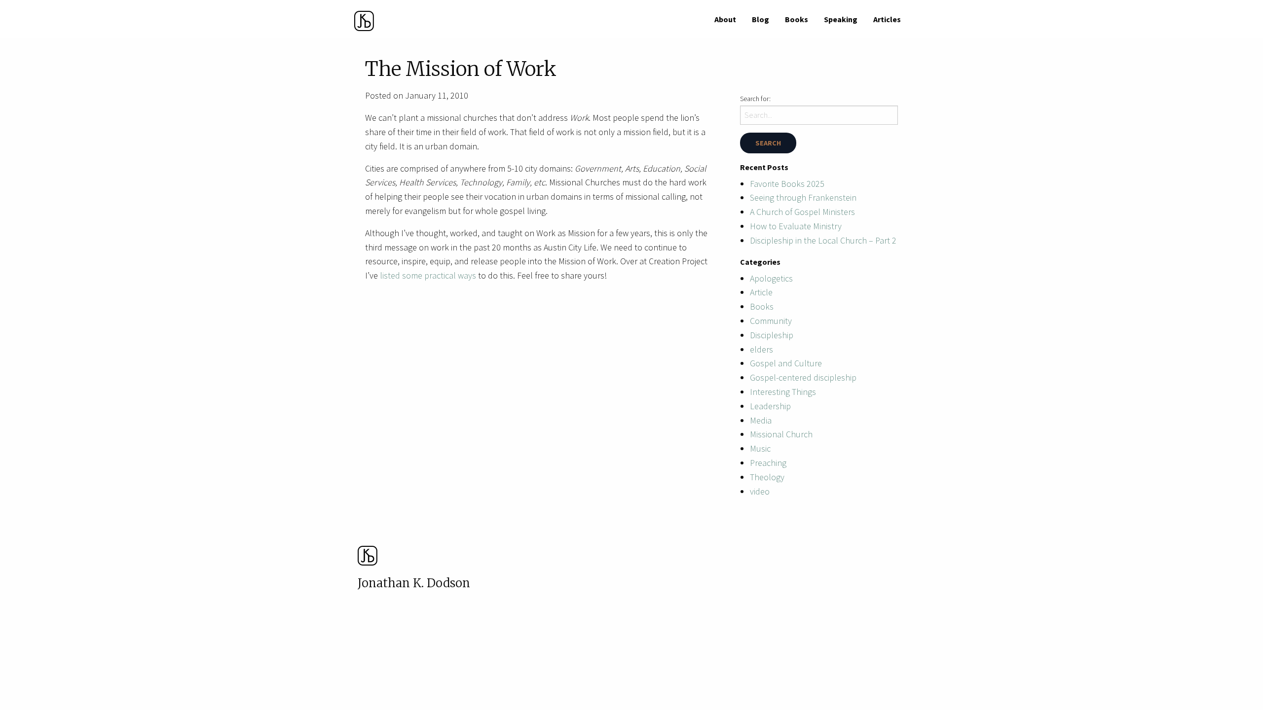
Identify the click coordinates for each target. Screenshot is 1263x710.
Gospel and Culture (786, 363)
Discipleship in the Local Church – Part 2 (823, 240)
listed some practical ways (429, 275)
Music (760, 448)
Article (761, 292)
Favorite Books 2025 (787, 183)
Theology (767, 477)
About (725, 19)
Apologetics (771, 278)
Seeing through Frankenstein (803, 197)
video (760, 491)
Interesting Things (783, 391)
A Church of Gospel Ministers (802, 211)
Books (796, 19)
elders (761, 349)
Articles (887, 19)
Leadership (770, 406)
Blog (760, 19)
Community (771, 320)
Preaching (768, 462)
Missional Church (781, 434)
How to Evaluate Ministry (796, 226)
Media (761, 420)
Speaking (840, 19)
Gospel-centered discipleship (803, 377)
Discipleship (771, 335)
